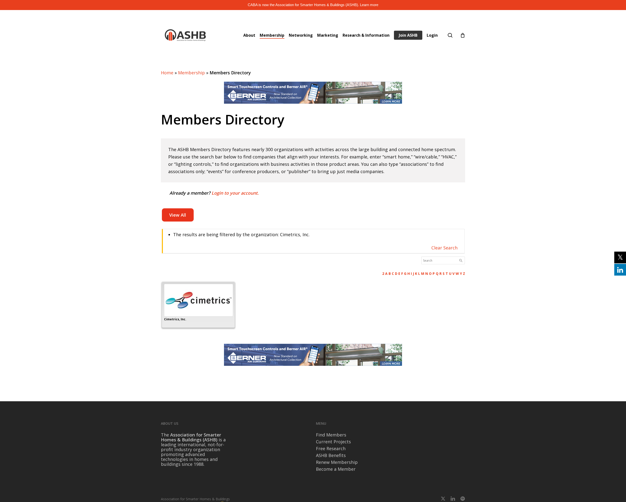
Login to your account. (235, 193)
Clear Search (444, 248)
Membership (191, 73)
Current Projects (333, 441)
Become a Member (336, 469)
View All (177, 215)
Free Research (331, 448)
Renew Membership (337, 462)
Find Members (331, 434)
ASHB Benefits (331, 455)
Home (167, 73)
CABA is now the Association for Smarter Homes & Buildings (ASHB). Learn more (313, 5)
